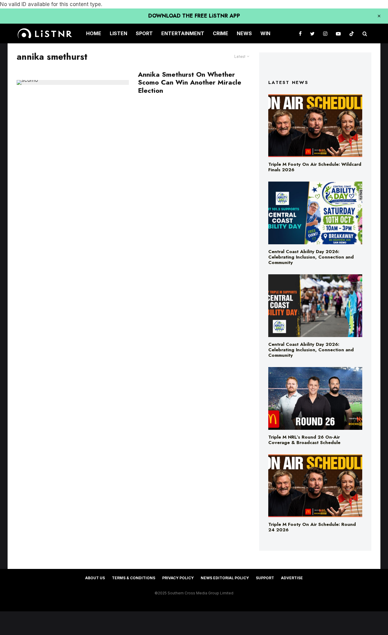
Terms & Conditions (133, 578)
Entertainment (182, 33)
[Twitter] (312, 33)
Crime (220, 33)
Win (265, 33)
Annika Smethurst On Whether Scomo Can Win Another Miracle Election (189, 82)
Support (265, 578)
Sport (144, 33)
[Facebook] (300, 33)
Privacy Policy (178, 578)
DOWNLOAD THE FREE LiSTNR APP (194, 16)
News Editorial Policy (225, 578)
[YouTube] (338, 33)
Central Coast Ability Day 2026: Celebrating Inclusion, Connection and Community (311, 257)
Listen (118, 33)
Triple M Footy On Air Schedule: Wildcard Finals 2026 (314, 167)
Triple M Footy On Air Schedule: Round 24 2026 (312, 527)
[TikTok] (351, 33)
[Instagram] (325, 33)
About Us (95, 578)
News (244, 33)
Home (93, 33)
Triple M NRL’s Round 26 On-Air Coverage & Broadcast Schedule (304, 439)
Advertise (292, 578)
